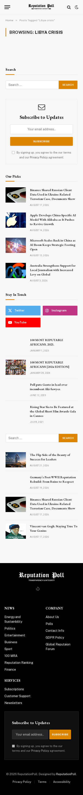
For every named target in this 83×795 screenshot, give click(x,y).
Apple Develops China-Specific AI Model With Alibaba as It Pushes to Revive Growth (53, 219)
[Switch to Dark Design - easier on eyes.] (76, 7)
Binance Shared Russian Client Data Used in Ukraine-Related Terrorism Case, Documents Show (52, 194)
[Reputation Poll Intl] (41, 7)
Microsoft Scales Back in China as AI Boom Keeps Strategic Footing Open (52, 244)
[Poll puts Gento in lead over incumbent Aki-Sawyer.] (16, 389)
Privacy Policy (39, 157)
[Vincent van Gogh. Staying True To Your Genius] (16, 531)
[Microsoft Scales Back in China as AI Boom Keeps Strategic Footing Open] (16, 245)
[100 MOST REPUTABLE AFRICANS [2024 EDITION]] (16, 367)
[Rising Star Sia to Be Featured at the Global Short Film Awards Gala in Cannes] (16, 411)
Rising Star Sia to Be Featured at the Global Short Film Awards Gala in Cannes (53, 411)
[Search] (69, 7)
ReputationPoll (66, 774)
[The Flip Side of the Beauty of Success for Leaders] (16, 459)
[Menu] (7, 7)
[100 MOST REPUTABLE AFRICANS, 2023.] (16, 345)
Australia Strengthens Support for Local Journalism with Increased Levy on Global (52, 270)
